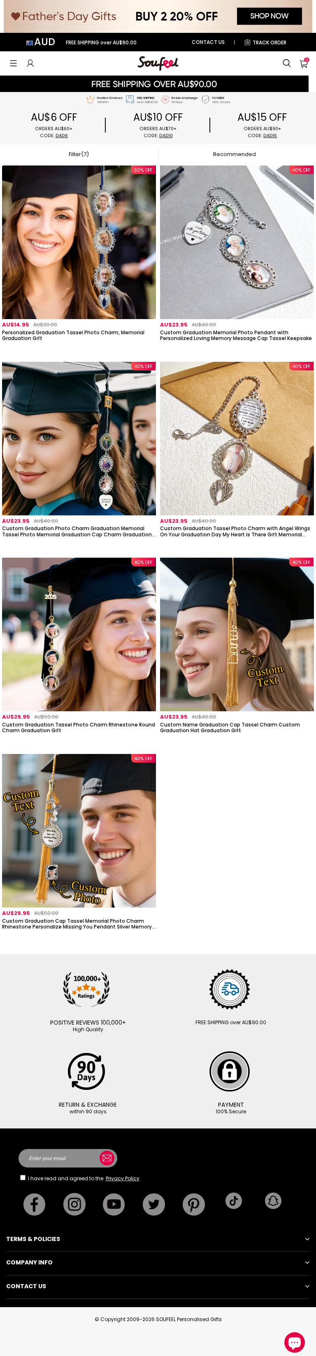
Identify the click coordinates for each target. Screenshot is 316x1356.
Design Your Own (79, 349)
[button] (13, 63)
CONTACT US (208, 42)
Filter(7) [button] (79, 154)
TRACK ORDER (269, 42)
